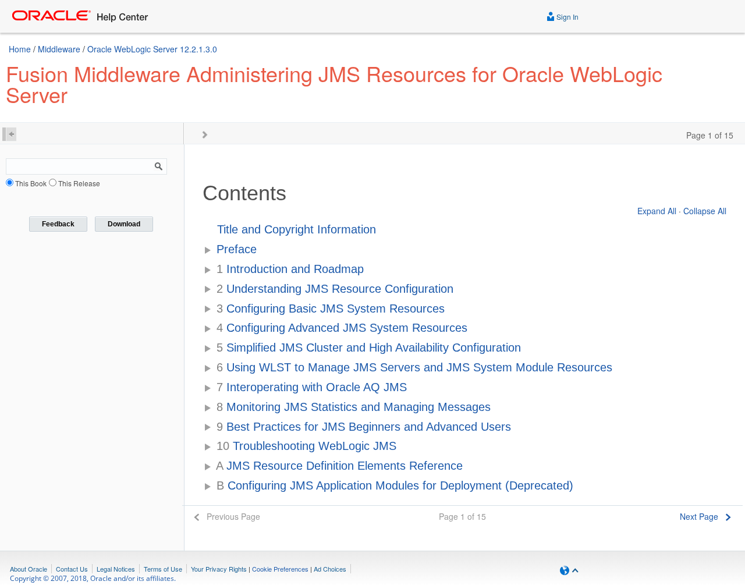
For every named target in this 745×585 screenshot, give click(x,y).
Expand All (656, 211)
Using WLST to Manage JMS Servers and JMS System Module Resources (414, 367)
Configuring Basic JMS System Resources (331, 308)
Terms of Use (163, 568)
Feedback (58, 224)
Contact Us (72, 568)
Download (124, 224)
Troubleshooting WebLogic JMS (306, 445)
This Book (31, 183)
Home (20, 49)
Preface (237, 249)
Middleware (59, 49)
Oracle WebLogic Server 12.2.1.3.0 (152, 49)
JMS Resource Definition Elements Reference (339, 465)
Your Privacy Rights (219, 568)
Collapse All (704, 211)
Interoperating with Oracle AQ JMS (312, 387)
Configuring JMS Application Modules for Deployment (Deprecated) (395, 485)
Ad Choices (330, 568)
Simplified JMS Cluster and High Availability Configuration (369, 347)
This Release (79, 183)
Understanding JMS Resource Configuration (335, 288)
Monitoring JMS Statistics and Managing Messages (354, 406)
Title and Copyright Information (296, 229)
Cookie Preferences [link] (280, 568)
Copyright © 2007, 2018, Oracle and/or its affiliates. (94, 578)
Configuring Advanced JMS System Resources (342, 327)
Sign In (567, 17)
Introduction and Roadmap (290, 269)
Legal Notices (116, 568)
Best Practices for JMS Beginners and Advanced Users (364, 426)
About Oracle (28, 568)
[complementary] (280, 568)
